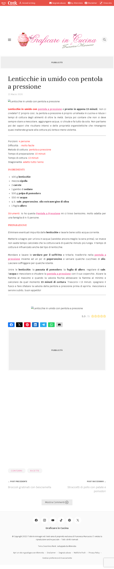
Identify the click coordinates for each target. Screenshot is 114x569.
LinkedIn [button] (35, 324)
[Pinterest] (69, 520)
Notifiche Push (80, 553)
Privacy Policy (94, 553)
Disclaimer (92, 3)
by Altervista (77, 3)
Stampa (59, 324)
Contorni (17, 470)
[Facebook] (36, 520)
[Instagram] (44, 520)
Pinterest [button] (27, 324)
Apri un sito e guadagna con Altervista (28, 553)
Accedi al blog (28, 3)
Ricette (34, 470)
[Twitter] (77, 520)
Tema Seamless (44, 546)
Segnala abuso (59, 3)
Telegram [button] (43, 324)
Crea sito (107, 3)
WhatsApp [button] (51, 324)
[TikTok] (61, 520)
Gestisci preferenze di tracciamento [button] (57, 558)
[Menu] (9, 40)
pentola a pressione (50, 109)
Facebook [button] (11, 324)
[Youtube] (52, 520)
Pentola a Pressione (48, 213)
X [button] (19, 324)
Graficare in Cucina (57, 528)
